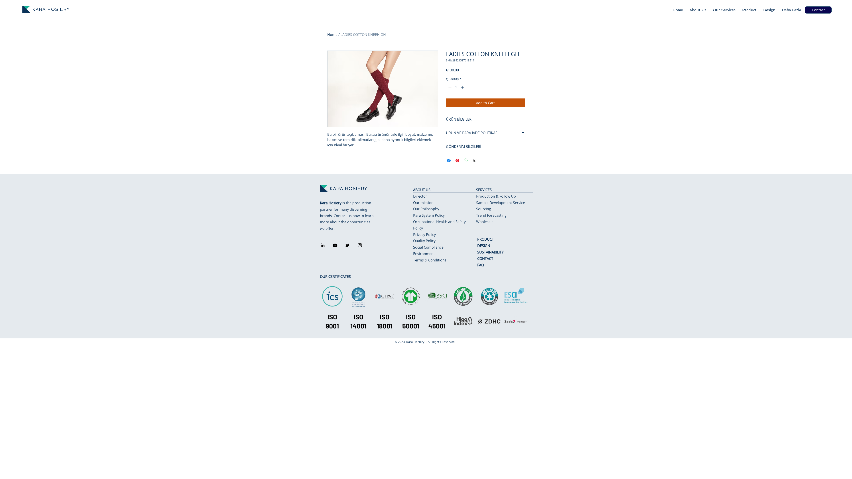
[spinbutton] (456, 87)
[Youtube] (335, 245)
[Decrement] (449, 87)
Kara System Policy (429, 215)
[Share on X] (474, 160)
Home (332, 34)
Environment (424, 253)
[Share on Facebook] (449, 160)
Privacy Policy (424, 234)
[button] (724, 10)
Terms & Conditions (429, 260)
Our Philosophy (426, 208)
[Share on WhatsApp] (465, 160)
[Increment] (463, 87)
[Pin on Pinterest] (457, 160)
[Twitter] (347, 245)
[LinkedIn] (322, 245)
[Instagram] (360, 245)
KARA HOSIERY (51, 9)
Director (420, 196)
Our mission (423, 202)
